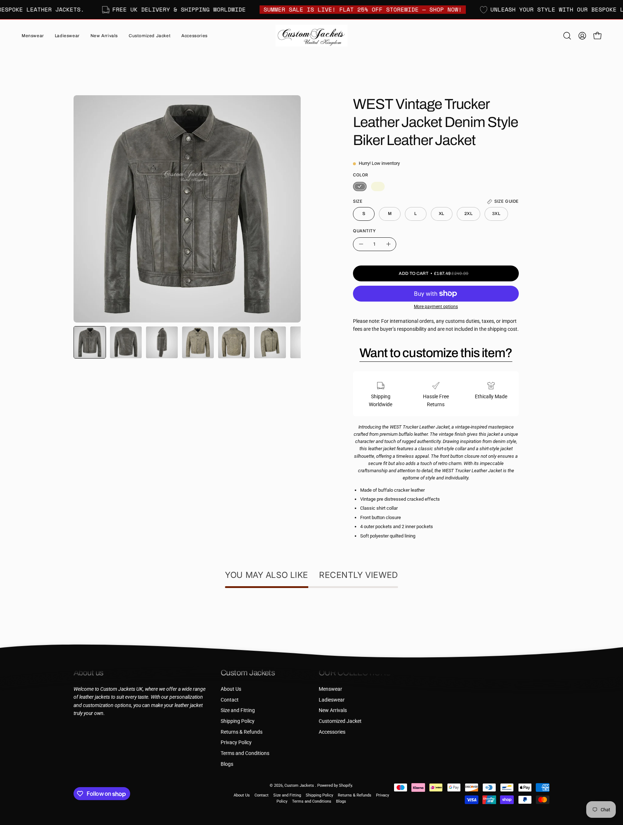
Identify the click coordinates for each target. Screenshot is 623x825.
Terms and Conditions (245, 753)
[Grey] (360, 186)
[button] (104, 35)
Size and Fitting (238, 710)
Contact (230, 700)
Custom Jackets (299, 785)
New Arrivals (333, 710)
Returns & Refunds (241, 732)
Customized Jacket (340, 721)
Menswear (330, 689)
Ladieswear (332, 700)
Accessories (332, 732)
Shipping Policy (238, 721)
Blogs (227, 764)
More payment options (436, 306)
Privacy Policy (236, 743)
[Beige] (378, 186)
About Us (231, 689)
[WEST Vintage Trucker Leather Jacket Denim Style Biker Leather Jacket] (90, 342)
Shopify (345, 785)
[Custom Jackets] (311, 36)
